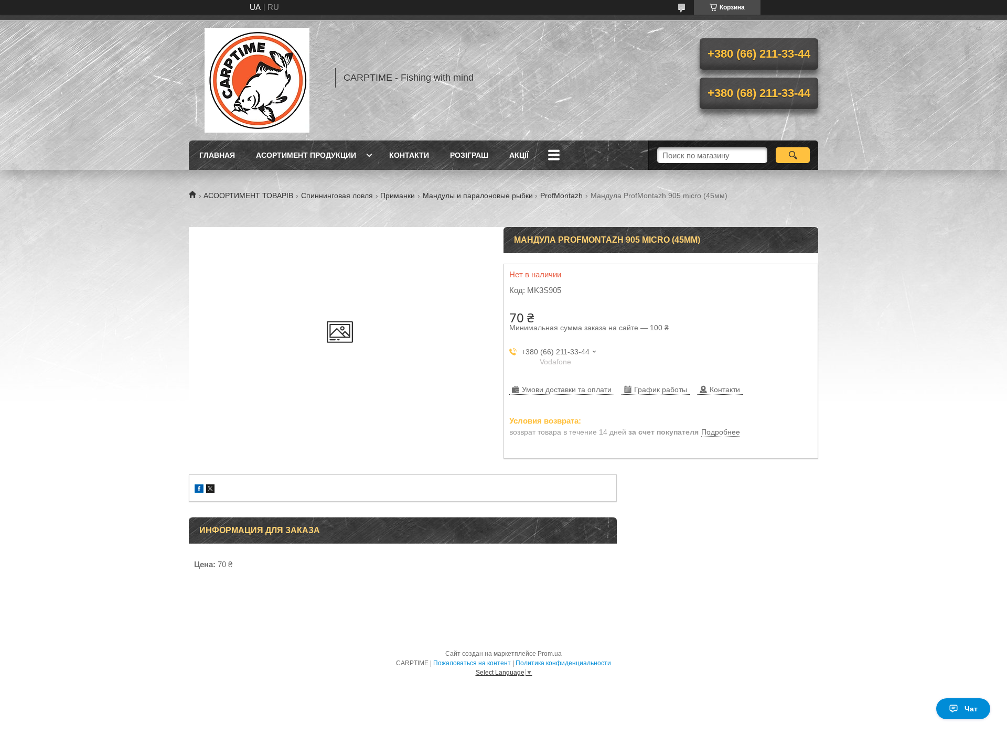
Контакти (409, 155)
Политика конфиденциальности (563, 663)
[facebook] (199, 489)
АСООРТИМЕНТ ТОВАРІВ (248, 195)
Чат (971, 709)
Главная (217, 155)
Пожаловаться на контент (472, 663)
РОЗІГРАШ (469, 155)
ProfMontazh (561, 195)
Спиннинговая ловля (337, 195)
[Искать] (793, 155)
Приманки (397, 195)
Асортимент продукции (306, 155)
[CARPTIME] (257, 78)
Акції (519, 155)
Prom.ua (550, 653)
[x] (210, 489)
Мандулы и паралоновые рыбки (478, 195)
